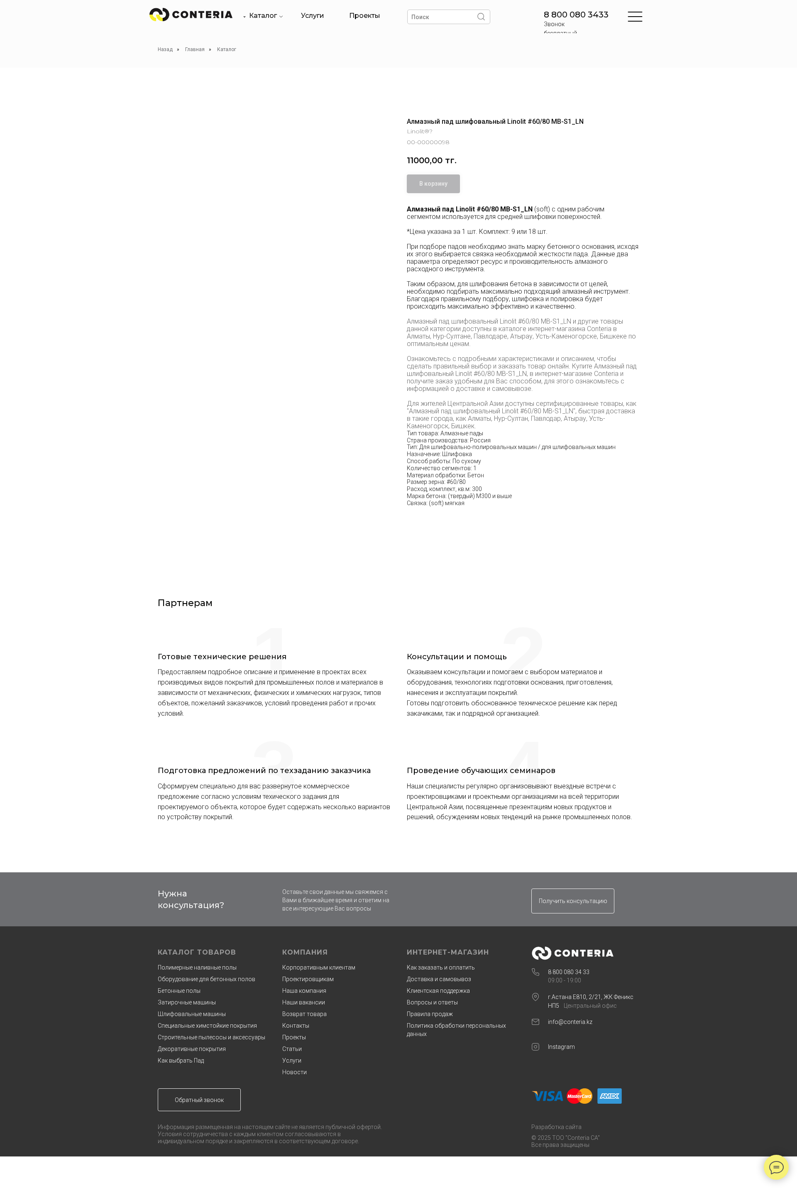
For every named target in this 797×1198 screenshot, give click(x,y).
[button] (572, 901)
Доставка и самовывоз (439, 979)
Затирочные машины (187, 1002)
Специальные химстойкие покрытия (207, 1025)
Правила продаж (430, 1014)
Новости (294, 1072)
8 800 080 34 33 (568, 972)
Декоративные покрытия (192, 1049)
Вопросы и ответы (432, 1002)
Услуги (312, 16)
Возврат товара (304, 1014)
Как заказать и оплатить (441, 967)
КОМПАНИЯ (305, 952)
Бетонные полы (179, 990)
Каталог (263, 16)
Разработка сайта (556, 1127)
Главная (195, 49)
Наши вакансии (303, 1002)
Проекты (364, 16)
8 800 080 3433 (576, 15)
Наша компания (304, 990)
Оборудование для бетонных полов (206, 979)
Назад (165, 49)
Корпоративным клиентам (318, 967)
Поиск (420, 17)
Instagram (561, 1046)
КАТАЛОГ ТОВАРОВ (197, 952)
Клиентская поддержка (438, 990)
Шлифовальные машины (192, 1014)
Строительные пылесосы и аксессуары (211, 1037)
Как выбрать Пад (181, 1060)
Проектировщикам (308, 979)
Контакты (295, 1025)
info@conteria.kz (570, 1022)
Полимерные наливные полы (197, 967)
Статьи (292, 1049)
